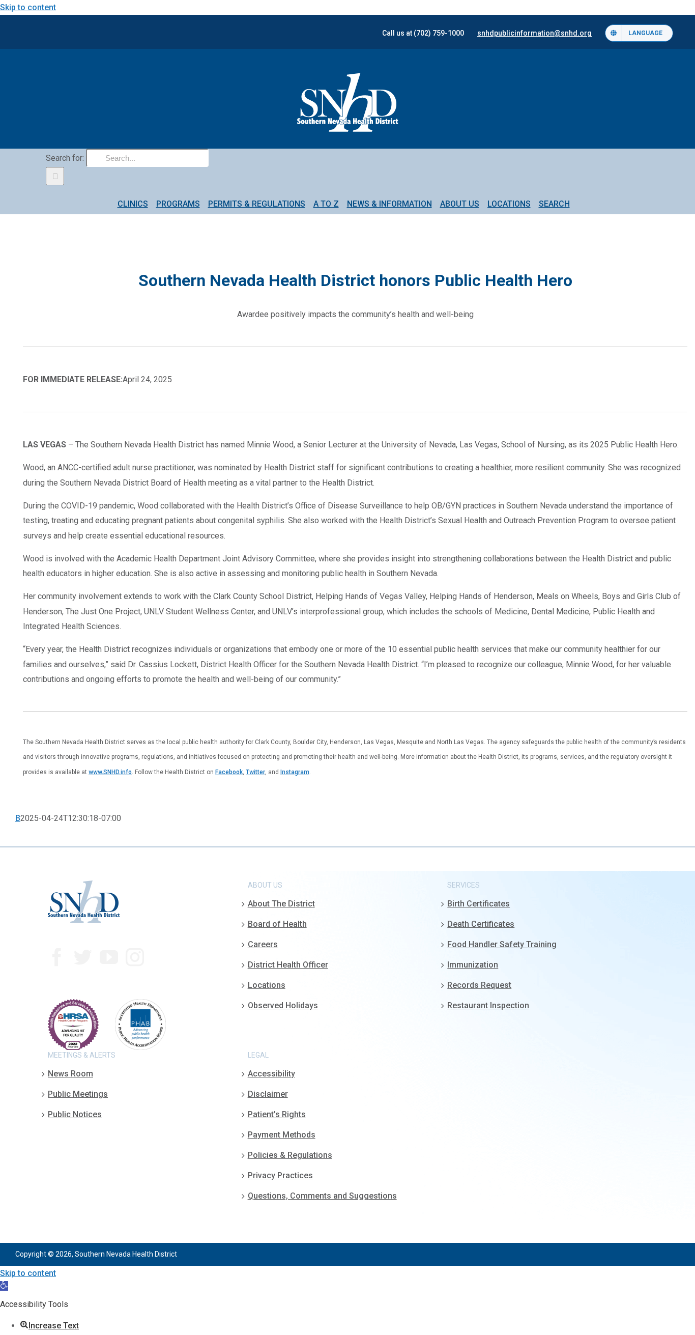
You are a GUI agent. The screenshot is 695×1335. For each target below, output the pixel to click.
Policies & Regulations (290, 1155)
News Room (70, 1073)
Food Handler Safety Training (502, 944)
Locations (266, 985)
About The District (281, 903)
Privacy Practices (280, 1175)
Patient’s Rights (277, 1114)
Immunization (472, 965)
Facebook (229, 772)
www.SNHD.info (110, 772)
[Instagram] (135, 957)
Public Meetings (78, 1094)
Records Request (479, 985)
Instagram (294, 772)
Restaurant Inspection (488, 1005)
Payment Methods (281, 1135)
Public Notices (75, 1114)
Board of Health (277, 924)
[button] (4, 1286)
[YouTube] (109, 957)
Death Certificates (480, 924)
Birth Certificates (478, 903)
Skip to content (28, 7)
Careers (263, 944)
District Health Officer (288, 965)
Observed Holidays (283, 1005)
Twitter (255, 772)
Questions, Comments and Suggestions (322, 1196)
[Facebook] (57, 957)
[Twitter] (83, 957)
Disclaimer (268, 1094)
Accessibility (271, 1073)
